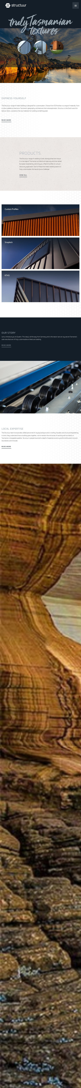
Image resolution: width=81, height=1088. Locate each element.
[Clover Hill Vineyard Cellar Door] (56, 47)
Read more (6, 120)
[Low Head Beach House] (40, 47)
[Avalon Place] (24, 47)
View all (23, 175)
